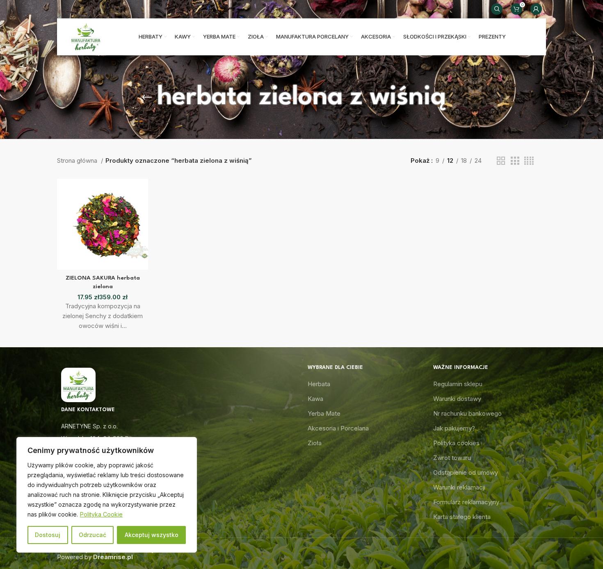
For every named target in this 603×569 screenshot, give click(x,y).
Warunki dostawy (457, 399)
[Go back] (147, 97)
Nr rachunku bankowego (467, 413)
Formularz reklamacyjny (466, 502)
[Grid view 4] (529, 160)
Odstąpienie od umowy (465, 472)
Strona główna (78, 160)
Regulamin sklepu (457, 384)
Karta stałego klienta (462, 517)
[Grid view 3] (515, 160)
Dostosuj (47, 534)
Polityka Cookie (101, 514)
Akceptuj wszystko (151, 534)
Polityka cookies (456, 443)
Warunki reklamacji (459, 487)
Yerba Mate (324, 413)
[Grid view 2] (501, 160)
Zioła (315, 443)
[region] (106, 495)
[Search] (497, 9)
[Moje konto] (536, 9)
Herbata (319, 384)
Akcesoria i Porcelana (338, 428)
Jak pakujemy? (454, 428)
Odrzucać (92, 534)
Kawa (315, 399)
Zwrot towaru (452, 458)
